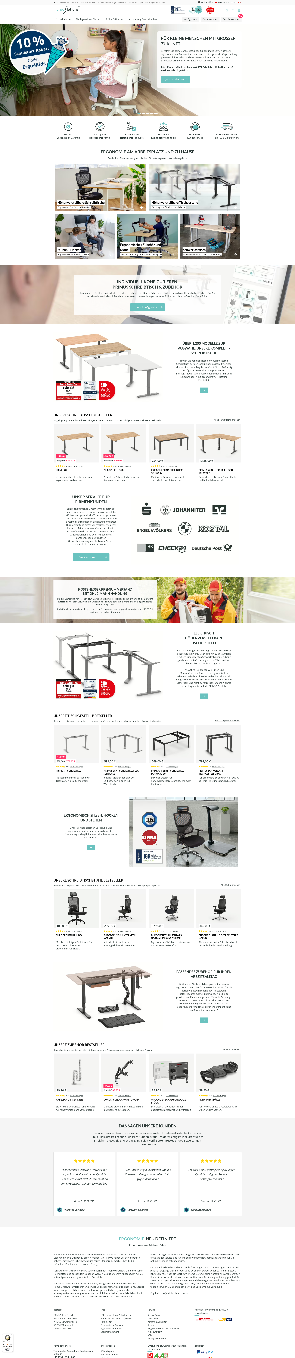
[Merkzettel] (233, 10)
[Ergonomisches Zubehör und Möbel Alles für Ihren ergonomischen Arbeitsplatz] (147, 235)
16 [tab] (152, 1221)
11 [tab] (145, 1221)
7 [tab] (139, 1221)
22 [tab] (161, 1221)
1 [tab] (183, 568)
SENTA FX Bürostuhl (63, 1325)
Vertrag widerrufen (157, 1338)
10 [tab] (143, 1221)
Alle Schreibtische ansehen (227, 419)
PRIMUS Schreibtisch (63, 1315)
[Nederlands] (232, 2)
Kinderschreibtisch (62, 1328)
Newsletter (153, 1318)
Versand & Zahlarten (157, 1321)
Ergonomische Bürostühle (113, 1325)
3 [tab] (133, 1221)
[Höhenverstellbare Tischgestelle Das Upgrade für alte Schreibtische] (194, 187)
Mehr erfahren (87, 557)
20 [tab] (158, 1221)
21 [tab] (160, 1221)
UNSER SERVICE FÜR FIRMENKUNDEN (91, 499)
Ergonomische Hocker (111, 1328)
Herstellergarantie (109, 1354)
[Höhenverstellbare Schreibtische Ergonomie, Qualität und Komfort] (100, 187)
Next (244, 1185)
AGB (150, 1335)
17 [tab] (154, 1221)
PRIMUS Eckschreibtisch (65, 1318)
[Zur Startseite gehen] (68, 10)
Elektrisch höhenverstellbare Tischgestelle (204, 638)
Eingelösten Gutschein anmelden (164, 1328)
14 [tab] (149, 1221)
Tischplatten (106, 1321)
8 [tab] (140, 1221)
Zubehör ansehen (231, 1049)
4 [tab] (134, 1221)
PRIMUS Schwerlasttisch (65, 1321)
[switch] (7, 1349)
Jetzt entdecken (175, 64)
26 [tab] (167, 1221)
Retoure (151, 1325)
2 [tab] (187, 568)
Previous (50, 1185)
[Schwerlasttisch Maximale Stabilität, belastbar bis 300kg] (210, 235)
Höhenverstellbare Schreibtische (116, 1315)
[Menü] (11, 1335)
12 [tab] (146, 1221)
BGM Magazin (107, 1351)
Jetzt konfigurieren (147, 307)
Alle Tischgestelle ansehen (227, 720)
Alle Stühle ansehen (230, 885)
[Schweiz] (240, 2)
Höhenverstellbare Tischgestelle (115, 1318)
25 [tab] (166, 1221)
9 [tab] (142, 1221)
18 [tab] (155, 1221)
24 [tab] (164, 1221)
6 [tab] (137, 1221)
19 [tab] (157, 1221)
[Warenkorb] (239, 10)
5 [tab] (136, 1221)
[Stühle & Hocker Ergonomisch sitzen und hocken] (85, 235)
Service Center (154, 1315)
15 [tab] (151, 1221)
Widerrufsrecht (155, 1331)
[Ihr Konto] (225, 10)
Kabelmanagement (109, 1331)
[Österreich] (236, 2)
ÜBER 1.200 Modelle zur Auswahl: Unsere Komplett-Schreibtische (204, 348)
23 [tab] (163, 1221)
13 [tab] (148, 1221)
